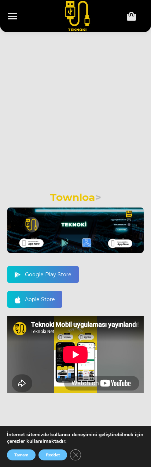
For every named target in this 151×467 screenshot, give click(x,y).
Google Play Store (48, 274)
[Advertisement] (75, 112)
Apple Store (40, 299)
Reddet (53, 455)
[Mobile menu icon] (12, 16)
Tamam (21, 455)
